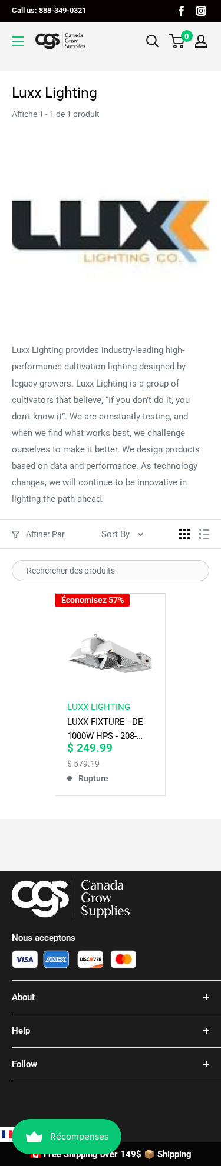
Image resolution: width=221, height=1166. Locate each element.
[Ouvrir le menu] (18, 41)
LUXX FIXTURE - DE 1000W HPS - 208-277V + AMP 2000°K (106, 730)
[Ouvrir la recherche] (152, 41)
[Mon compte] (201, 41)
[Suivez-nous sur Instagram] (201, 11)
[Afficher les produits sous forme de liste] (204, 534)
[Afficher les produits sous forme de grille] (184, 534)
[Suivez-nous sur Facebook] (181, 11)
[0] (177, 41)
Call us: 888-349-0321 (49, 10)
